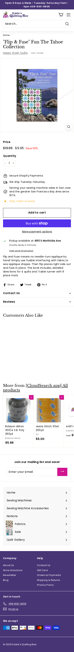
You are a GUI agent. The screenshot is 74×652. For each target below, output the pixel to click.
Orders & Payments (49, 575)
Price (7, 142)
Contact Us (43, 565)
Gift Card (42, 570)
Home (6, 35)
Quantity (9, 156)
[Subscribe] (62, 472)
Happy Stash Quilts (15, 53)
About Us (8, 565)
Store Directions (13, 570)
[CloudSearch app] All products (35, 387)
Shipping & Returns (48, 580)
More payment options (37, 231)
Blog (5, 580)
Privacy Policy (45, 585)
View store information (21, 250)
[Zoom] (68, 126)
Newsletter (9, 575)
